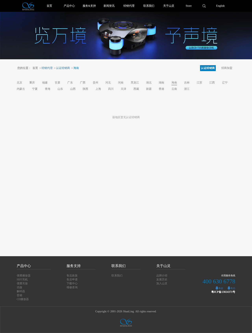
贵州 (95, 82)
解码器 (21, 291)
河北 (108, 82)
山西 (73, 88)
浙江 (187, 88)
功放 (19, 287)
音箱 (19, 295)
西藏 (136, 88)
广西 (82, 82)
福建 (45, 82)
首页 (49, 5)
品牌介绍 (161, 275)
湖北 (149, 82)
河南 (120, 82)
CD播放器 (23, 299)
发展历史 (161, 279)
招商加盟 (226, 68)
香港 (161, 88)
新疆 (149, 88)
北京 (19, 82)
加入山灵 (161, 283)
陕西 (85, 88)
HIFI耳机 (22, 279)
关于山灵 (168, 5)
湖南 (161, 82)
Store (189, 5)
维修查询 (72, 287)
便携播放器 (24, 275)
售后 (233, 288)
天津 (123, 88)
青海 (47, 88)
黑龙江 (135, 82)
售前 (221, 288)
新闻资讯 (109, 5)
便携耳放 (22, 283)
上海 (98, 88)
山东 (60, 88)
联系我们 (148, 5)
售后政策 (72, 275)
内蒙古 (21, 88)
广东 (70, 82)
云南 (174, 88)
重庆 (32, 82)
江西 (212, 82)
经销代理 (128, 5)
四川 (111, 88)
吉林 (187, 82)
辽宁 (225, 82)
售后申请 (72, 279)
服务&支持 (89, 5)
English (220, 5)
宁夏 (35, 88)
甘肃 (57, 82)
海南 (75, 68)
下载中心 (72, 283)
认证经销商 (62, 68)
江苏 (199, 82)
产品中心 (69, 5)
